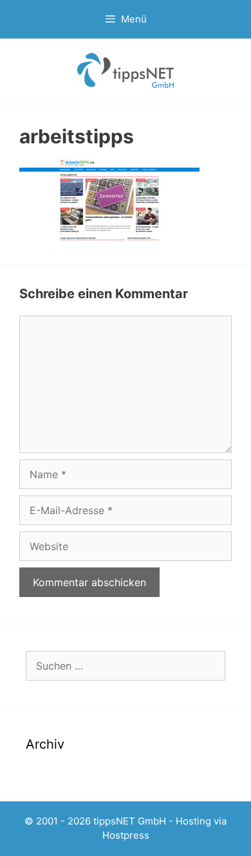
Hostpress (125, 835)
